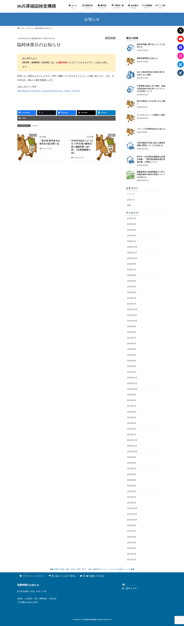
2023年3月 (131, 423)
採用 (129, 205)
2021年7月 (131, 531)
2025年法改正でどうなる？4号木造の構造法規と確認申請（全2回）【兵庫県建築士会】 (82, 147)
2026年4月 (131, 230)
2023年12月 (132, 378)
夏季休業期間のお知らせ (147, 58)
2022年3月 (131, 491)
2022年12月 (132, 440)
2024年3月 (131, 361)
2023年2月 (131, 429)
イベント (131, 194)
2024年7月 (131, 338)
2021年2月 (131, 554)
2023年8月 (131, 400)
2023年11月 (132, 383)
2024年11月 (132, 315)
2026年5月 (131, 224)
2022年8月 (131, 463)
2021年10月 (132, 520)
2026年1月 (131, 241)
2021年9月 (131, 525)
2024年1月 (131, 372)
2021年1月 (131, 559)
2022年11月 (132, 446)
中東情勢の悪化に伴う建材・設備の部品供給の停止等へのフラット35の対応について (151, 88)
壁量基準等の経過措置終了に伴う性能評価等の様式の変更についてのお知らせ (151, 174)
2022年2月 (131, 497)
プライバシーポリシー (33, 576)
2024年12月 (132, 309)
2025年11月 (132, 252)
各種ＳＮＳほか (96, 576)
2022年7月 (131, 468)
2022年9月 (131, 457)
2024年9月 (131, 326)
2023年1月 (131, 434)
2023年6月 (131, 412)
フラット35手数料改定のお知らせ (151, 129)
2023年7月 (131, 406)
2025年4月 (131, 287)
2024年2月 (131, 366)
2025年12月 (132, 247)
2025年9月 (131, 264)
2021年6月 (131, 537)
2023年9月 (131, 395)
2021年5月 (131, 542)
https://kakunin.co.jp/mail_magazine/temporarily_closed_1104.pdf (48, 91)
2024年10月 (132, 321)
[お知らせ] (105, 144)
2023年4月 (131, 417)
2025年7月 (131, 269)
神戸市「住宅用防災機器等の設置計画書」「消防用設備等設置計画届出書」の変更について (151, 159)
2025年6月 (131, 275)
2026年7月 (131, 218)
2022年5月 (131, 480)
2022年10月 (132, 451)
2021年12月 (132, 508)
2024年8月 (131, 332)
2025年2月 (131, 298)
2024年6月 (131, 343)
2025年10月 (132, 258)
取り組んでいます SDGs (63, 576)
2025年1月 (131, 304)
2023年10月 (132, 389)
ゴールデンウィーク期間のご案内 (151, 115)
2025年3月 (131, 292)
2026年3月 (131, 235)
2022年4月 (131, 486)
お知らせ (110, 38)
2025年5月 (131, 281)
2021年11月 (132, 514)
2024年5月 (131, 349)
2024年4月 (131, 355)
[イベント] (27, 144)
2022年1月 (131, 503)
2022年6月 (131, 474)
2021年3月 (131, 548)
